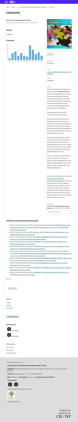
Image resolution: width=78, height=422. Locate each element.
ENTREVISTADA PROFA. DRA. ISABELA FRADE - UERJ (50, 258)
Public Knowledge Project (54, 167)
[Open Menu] (6, 2)
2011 (35, 263)
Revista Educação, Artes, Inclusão (44, 246)
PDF (51, 54)
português (9, 308)
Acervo (13, 7)
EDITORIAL (37, 241)
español (8, 305)
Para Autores (10, 350)
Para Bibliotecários (11, 353)
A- (15, 288)
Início (7, 7)
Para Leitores (10, 347)
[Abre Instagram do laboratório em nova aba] (16, 386)
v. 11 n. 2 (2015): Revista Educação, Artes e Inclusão (32, 7)
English (8, 302)
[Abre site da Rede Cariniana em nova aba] (11, 398)
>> (10, 279)
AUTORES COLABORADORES (43, 237)
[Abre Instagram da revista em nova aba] (10, 386)
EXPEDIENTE (38, 272)
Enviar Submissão (13, 316)
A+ (10, 288)
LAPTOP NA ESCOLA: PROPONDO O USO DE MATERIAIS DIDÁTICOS (35, 253)
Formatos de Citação (54, 212)
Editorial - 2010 (38, 232)
